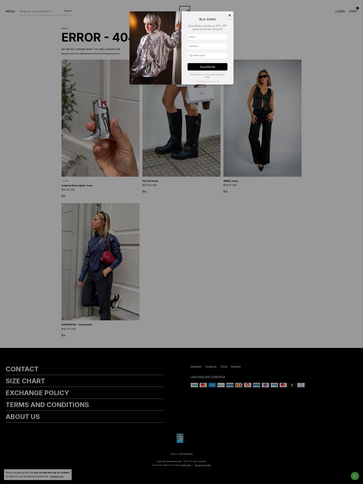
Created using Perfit (207, 81)
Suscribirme (207, 66)
